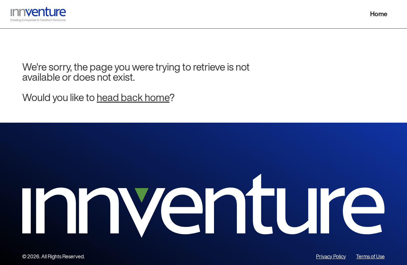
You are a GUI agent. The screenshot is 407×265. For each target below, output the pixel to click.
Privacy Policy (331, 256)
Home (378, 13)
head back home (133, 97)
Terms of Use (370, 256)
